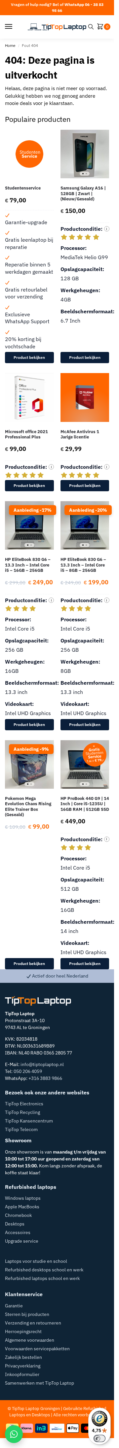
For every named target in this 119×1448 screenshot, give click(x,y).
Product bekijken (29, 357)
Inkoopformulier (22, 1374)
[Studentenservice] (29, 154)
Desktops (14, 1224)
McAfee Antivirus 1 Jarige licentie (79, 434)
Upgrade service (21, 1241)
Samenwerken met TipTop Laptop (39, 1383)
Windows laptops (23, 1198)
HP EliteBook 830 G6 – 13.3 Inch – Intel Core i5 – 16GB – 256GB (28, 565)
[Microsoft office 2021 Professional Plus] (29, 397)
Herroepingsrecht (23, 1331)
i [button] (106, 229)
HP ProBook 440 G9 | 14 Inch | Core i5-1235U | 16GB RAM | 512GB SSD (84, 804)
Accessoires (17, 1232)
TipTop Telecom (21, 1129)
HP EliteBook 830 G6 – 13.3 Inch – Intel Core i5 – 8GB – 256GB (83, 565)
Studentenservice (23, 188)
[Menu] (15, 27)
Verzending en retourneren (33, 1323)
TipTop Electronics (24, 1104)
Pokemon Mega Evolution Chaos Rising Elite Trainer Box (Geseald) (28, 806)
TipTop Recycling (22, 1112)
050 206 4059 (28, 1071)
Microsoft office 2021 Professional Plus (26, 434)
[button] (101, 27)
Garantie (14, 1306)
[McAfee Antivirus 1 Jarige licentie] (84, 397)
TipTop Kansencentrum (29, 1121)
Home (10, 45)
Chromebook (18, 1215)
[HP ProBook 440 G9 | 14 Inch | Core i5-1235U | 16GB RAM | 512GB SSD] (84, 764)
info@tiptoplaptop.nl (42, 1064)
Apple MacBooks (22, 1207)
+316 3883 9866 (45, 1078)
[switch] (99, 1438)
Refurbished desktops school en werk (44, 1270)
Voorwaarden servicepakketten (37, 1349)
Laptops (17, 1415)
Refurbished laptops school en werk (42, 1278)
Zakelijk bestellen (23, 1357)
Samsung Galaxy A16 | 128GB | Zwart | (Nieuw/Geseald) (83, 194)
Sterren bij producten (27, 1314)
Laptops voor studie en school (36, 1261)
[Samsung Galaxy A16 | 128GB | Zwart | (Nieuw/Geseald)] (84, 154)
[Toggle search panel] (91, 26)
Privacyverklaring (22, 1366)
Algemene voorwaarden (29, 1340)
